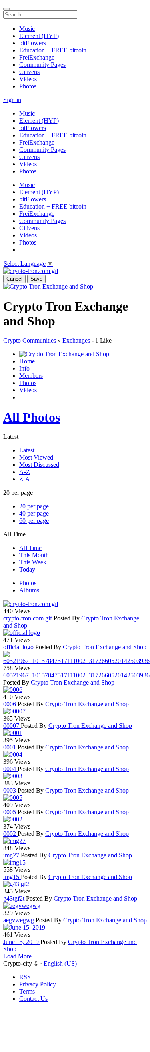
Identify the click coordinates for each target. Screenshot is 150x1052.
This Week (32, 562)
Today (27, 569)
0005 (10, 812)
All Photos (31, 417)
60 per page (34, 520)
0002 (10, 833)
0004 (10, 768)
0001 (10, 747)
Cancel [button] (14, 279)
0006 (10, 704)
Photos (27, 583)
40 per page (34, 513)
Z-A (24, 479)
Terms (27, 991)
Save (36, 279)
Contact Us (33, 998)
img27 (12, 855)
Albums (29, 590)
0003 (10, 790)
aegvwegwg (19, 920)
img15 (12, 876)
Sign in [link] (12, 99)
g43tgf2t (14, 898)
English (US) (60, 963)
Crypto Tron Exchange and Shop (104, 647)
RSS (25, 977)
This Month (34, 555)
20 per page (34, 506)
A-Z (24, 471)
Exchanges (77, 340)
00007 (12, 725)
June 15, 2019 (21, 941)
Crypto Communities (30, 340)
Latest (26, 450)
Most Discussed (39, 464)
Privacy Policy (37, 984)
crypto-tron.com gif (28, 618)
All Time (30, 547)
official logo (19, 647)
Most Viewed (36, 457)
